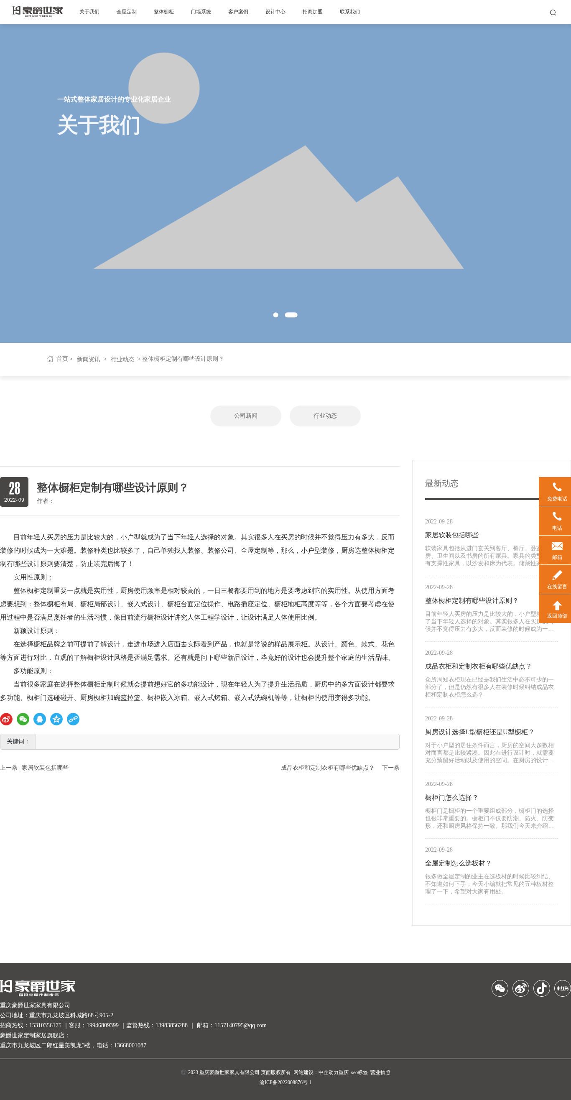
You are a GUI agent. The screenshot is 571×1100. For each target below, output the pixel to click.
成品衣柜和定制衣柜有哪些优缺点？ (328, 768)
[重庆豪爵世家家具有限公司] (38, 11)
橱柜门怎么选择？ (452, 797)
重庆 (344, 1072)
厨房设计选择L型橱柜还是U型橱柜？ (480, 731)
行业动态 (122, 359)
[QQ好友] (39, 719)
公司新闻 (245, 416)
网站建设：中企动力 (316, 1072)
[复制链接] (73, 719)
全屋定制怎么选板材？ (458, 863)
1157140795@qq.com (240, 1025)
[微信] (23, 719)
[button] (275, 315)
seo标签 (359, 1072)
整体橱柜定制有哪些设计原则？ (472, 600)
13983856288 (171, 1025)
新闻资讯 (88, 359)
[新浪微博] (6, 719)
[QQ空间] (56, 719)
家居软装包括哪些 (45, 768)
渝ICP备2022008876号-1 (286, 1082)
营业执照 (380, 1072)
